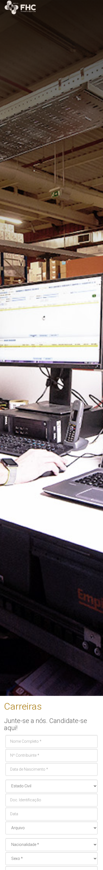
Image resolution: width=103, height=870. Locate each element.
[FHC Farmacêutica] (51, 7)
